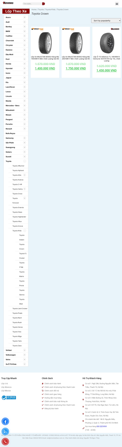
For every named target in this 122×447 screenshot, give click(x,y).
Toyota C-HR (17, 184)
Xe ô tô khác (11, 364)
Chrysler (9, 45)
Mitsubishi (10, 110)
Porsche (9, 124)
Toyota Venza (18, 327)
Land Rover (10, 87)
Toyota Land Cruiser (20, 308)
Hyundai (9, 68)
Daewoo (9, 50)
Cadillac (9, 36)
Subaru (9, 152)
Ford (7, 59)
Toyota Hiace (17, 212)
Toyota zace (17, 346)
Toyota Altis (17, 175)
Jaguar (8, 78)
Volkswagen (11, 355)
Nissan (8, 115)
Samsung (9, 138)
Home (33, 9)
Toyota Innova (18, 226)
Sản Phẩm (10, 143)
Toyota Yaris (17, 341)
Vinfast (9, 350)
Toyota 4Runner (18, 166)
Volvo (8, 359)
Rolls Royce (10, 133)
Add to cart (45, 74)
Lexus (8, 92)
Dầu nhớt (9, 54)
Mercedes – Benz (12, 105)
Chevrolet (10, 41)
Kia (7, 82)
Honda (8, 64)
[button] (117, 4)
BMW (8, 31)
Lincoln (9, 96)
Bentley (9, 27)
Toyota (8, 161)
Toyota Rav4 (17, 318)
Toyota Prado (17, 313)
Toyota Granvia (18, 207)
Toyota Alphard (18, 170)
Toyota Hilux (17, 221)
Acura (8, 17)
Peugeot (9, 119)
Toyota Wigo (17, 336)
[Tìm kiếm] (43, 3)
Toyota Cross (17, 194)
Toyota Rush (17, 322)
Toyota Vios (17, 332)
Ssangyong (10, 147)
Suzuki (8, 157)
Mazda (8, 101)
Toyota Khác (17, 231)
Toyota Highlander (19, 217)
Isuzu (8, 73)
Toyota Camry (18, 189)
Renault (9, 129)
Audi (8, 22)
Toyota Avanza (18, 180)
